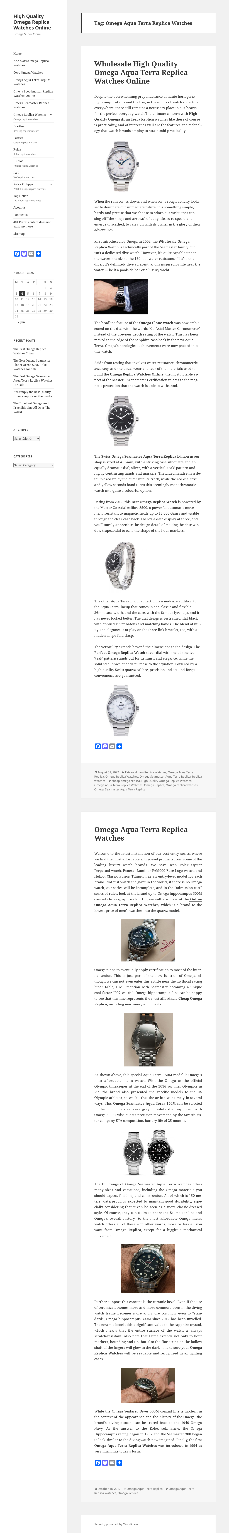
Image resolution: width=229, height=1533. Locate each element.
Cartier (25, 140)
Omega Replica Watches (29, 117)
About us (19, 207)
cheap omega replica (126, 781)
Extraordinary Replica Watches (145, 772)
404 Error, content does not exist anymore (32, 224)
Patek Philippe (29, 186)
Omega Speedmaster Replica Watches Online (33, 93)
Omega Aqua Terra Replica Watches (31, 82)
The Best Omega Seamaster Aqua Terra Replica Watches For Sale (32, 380)
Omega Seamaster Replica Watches (31, 105)
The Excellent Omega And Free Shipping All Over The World (31, 407)
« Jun (21, 322)
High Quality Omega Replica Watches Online (32, 22)
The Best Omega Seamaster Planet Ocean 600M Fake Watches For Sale (32, 365)
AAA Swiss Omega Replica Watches (31, 63)
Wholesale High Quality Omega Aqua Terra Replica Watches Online (141, 72)
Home (17, 54)
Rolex (24, 151)
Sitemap (19, 234)
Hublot (25, 163)
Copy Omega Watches (28, 72)
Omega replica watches (182, 785)
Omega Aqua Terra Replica (145, 1489)
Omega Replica (154, 785)
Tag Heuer (27, 198)
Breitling (26, 128)
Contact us (20, 215)
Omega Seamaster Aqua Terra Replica (165, 776)
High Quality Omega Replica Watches (166, 781)
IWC (24, 175)
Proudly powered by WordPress (116, 1524)
